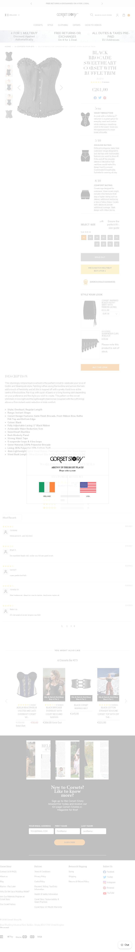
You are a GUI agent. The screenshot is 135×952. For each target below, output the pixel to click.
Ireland (47, 496)
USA (88, 496)
